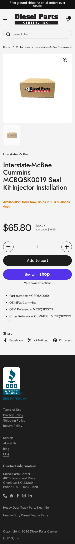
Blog (6, 449)
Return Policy (12, 426)
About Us (9, 443)
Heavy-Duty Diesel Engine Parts (25, 515)
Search (8, 438)
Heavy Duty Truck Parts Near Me (26, 507)
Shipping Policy (14, 420)
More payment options (37, 283)
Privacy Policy (13, 415)
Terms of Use (12, 410)
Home (6, 47)
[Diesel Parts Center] (36, 19)
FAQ (6, 454)
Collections (23, 47)
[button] (68, 19)
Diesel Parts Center (43, 531)
